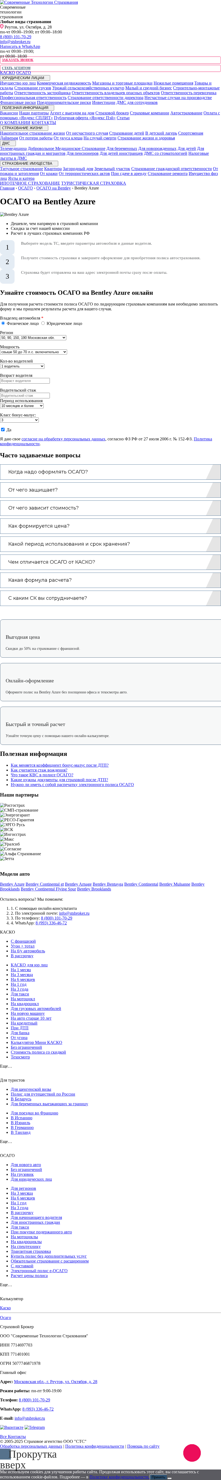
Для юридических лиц (31, 1179)
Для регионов (23, 1188)
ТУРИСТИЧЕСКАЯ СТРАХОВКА (93, 183)
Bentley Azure (12, 884)
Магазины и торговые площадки (122, 83)
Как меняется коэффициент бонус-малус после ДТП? (60, 765)
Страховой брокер (112, 113)
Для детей (187, 148)
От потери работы (36, 138)
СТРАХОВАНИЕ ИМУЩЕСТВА (27, 164)
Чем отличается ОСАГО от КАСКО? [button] (51, 562)
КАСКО (7, 72)
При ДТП (20, 1028)
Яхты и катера (21, 178)
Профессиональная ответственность (33, 97)
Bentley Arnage (78, 884)
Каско (5, 1308)
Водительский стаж (18, 390)
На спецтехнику (26, 1246)
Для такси (20, 994)
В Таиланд (20, 1132)
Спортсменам (190, 133)
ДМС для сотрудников (137, 102)
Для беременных (121, 148)
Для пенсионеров (83, 153)
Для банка (20, 1032)
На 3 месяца (22, 974)
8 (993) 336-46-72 (51, 923)
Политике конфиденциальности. (119, 1477)
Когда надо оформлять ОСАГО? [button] (48, 472)
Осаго (5, 1317)
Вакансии (9, 113)
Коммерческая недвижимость (64, 83)
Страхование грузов (32, 88)
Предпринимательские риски (64, 102)
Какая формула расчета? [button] (40, 580)
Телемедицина (13, 148)
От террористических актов (84, 173)
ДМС (6, 143)
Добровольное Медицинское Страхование (66, 148)
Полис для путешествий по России (43, 1094)
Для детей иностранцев (121, 153)
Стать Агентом (16, 68)
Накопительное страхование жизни (32, 133)
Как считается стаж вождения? (39, 770)
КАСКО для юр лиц (29, 965)
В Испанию (21, 1118)
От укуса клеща (68, 138)
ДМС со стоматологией (165, 153)
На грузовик (22, 1174)
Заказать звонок (17, 60)
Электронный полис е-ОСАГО (39, 1270)
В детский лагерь (161, 133)
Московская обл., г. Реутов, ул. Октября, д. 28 (55, 1381)
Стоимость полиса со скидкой (38, 1052)
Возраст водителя (16, 375)
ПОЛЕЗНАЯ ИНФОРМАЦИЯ (25, 108)
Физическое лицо (23, 323)
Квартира (53, 168)
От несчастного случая (87, 133)
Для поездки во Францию (34, 1113)
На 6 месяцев (23, 979)
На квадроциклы (26, 1241)
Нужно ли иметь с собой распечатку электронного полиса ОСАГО (72, 784)
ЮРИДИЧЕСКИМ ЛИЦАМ (23, 78)
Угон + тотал (22, 946)
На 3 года (19, 989)
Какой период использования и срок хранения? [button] (69, 544)
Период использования (21, 400)
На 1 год (18, 984)
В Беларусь (21, 1099)
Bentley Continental (141, 884)
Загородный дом (78, 168)
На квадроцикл (25, 1003)
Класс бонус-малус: (18, 415)
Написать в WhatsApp (20, 46)
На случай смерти (100, 138)
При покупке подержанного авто (41, 1232)
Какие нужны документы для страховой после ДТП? (59, 779)
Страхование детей (126, 133)
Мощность (9, 347)
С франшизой (23, 941)
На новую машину (28, 1013)
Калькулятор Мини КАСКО (36, 1042)
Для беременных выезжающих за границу (49, 1104)
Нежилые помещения (173, 83)
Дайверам (9, 138)
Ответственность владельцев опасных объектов (116, 92)
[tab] (110, 472)
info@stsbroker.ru (15, 41)
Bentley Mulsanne (174, 884)
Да (8, 429)
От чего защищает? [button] (33, 490)
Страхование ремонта (168, 173)
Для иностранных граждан (35, 1222)
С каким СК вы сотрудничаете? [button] (47, 598)
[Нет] (169, 1478)
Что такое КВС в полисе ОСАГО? (42, 775)
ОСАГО (23, 72)
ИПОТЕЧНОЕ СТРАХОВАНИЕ (30, 183)
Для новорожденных (157, 148)
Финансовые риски (18, 102)
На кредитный (24, 1023)
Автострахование (186, 113)
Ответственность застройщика (42, 92)
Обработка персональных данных (31, 1446)
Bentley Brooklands (94, 889)
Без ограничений (26, 1047)
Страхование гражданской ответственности (171, 168)
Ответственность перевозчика (188, 92)
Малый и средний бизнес (148, 88)
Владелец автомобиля (21, 318)
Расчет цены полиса (29, 1275)
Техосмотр (20, 1057)
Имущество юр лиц (18, 83)
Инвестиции (103, 102)
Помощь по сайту (143, 1446)
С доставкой (22, 1266)
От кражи (49, 173)
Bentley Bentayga (108, 884)
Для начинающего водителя (36, 1217)
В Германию (22, 1127)
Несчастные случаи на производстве (178, 97)
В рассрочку (22, 955)
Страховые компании (149, 113)
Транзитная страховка (31, 1251)
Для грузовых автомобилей (36, 1008)
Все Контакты (13, 1436)
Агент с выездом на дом (72, 113)
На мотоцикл (23, 999)
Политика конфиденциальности (94, 1446)
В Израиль (20, 1122)
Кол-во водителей (16, 361)
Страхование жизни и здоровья (146, 138)
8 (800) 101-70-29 (15, 36)
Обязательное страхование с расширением (50, 1261)
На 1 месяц (21, 969)
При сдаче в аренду (129, 173)
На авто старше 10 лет (31, 1018)
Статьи (123, 117)
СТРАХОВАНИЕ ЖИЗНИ (22, 128)
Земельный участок (112, 168)
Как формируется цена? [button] (39, 526)
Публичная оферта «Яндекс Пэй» (85, 117)
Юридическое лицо (64, 323)
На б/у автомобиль (28, 951)
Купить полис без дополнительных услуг (49, 1256)
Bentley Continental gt (45, 884)
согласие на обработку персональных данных (63, 439)
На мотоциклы (24, 1236)
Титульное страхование (21, 168)
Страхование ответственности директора (105, 97)
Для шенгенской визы (31, 1089)
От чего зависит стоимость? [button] (43, 508)
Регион (6, 332)
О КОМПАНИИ (15, 122)
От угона (19, 1037)
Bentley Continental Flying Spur (48, 889)
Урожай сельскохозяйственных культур (88, 88)
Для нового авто (26, 1164)
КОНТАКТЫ (44, 122)
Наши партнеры (34, 113)
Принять (158, 1477)
